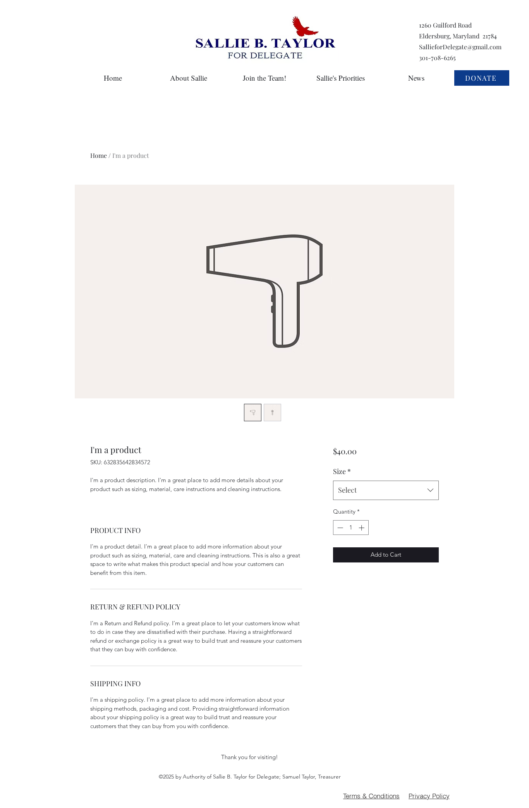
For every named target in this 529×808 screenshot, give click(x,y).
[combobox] (386, 490)
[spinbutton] (350, 528)
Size (342, 471)
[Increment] (362, 528)
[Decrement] (339, 528)
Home (98, 155)
